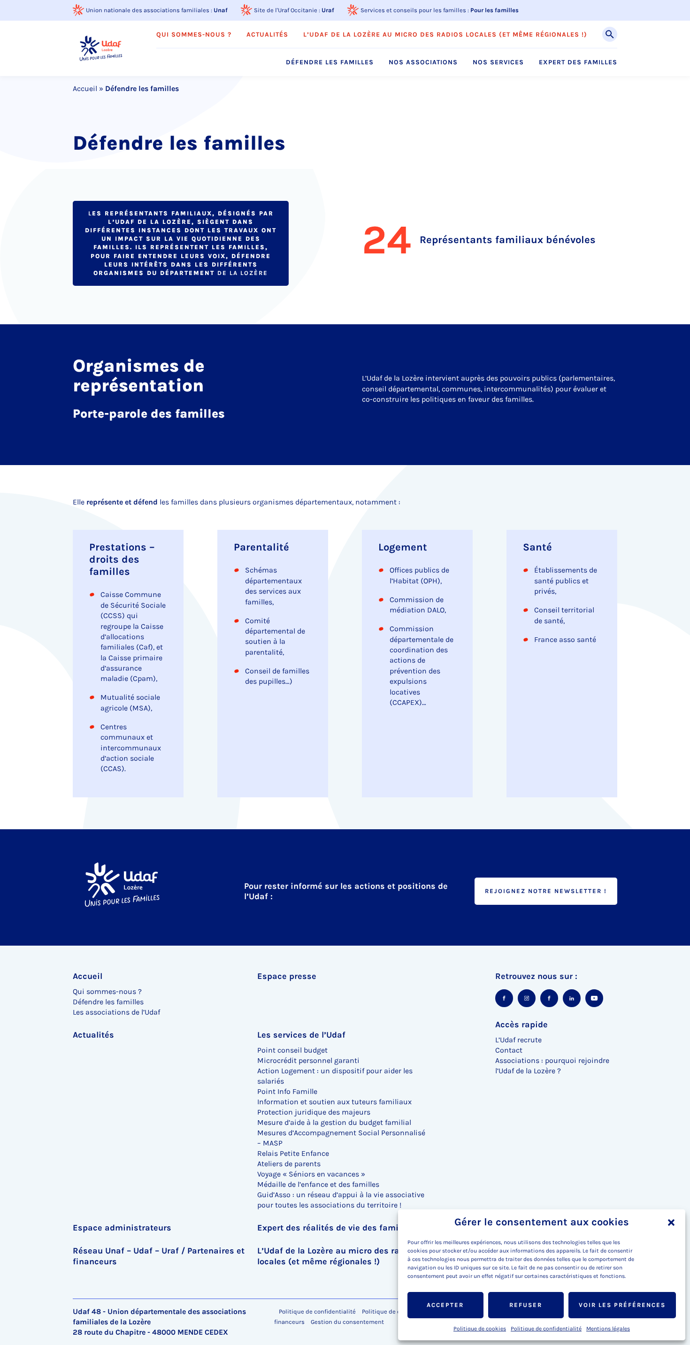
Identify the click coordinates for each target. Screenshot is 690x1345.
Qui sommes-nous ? (193, 34)
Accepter (445, 1304)
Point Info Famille (287, 1091)
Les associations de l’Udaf (116, 1012)
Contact (508, 1050)
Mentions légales (608, 1328)
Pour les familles (494, 10)
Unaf (221, 10)
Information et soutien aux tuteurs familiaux (334, 1101)
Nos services (498, 62)
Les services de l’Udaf (301, 1035)
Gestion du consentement (347, 1322)
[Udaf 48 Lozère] (101, 48)
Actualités (267, 34)
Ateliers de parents (289, 1163)
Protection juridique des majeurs (313, 1112)
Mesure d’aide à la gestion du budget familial (334, 1122)
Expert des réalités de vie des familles (335, 1228)
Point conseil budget (292, 1050)
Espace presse (286, 976)
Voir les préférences (622, 1304)
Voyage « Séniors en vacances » (311, 1173)
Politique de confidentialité (546, 1328)
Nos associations (423, 62)
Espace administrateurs (122, 1228)
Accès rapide (521, 1024)
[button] (671, 1222)
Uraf (328, 10)
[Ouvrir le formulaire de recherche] (609, 34)
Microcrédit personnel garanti (308, 1060)
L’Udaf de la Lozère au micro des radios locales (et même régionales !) (445, 34)
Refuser (525, 1304)
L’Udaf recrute (518, 1039)
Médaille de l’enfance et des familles (318, 1184)
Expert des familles (578, 62)
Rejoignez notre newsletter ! (546, 890)
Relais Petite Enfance (293, 1153)
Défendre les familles (330, 62)
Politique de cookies (479, 1328)
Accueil (85, 88)
